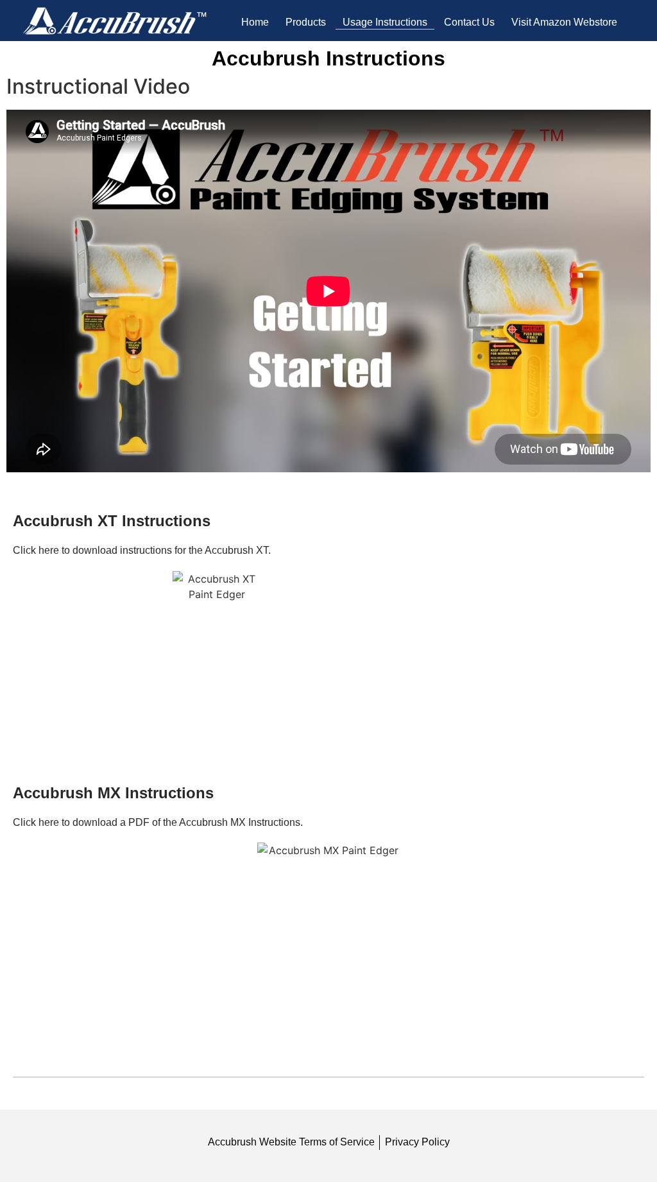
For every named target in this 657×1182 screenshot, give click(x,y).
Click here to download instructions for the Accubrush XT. (142, 550)
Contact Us (469, 22)
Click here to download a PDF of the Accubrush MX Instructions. (158, 822)
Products (306, 22)
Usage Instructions (385, 22)
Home (255, 22)
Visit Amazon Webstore (564, 22)
